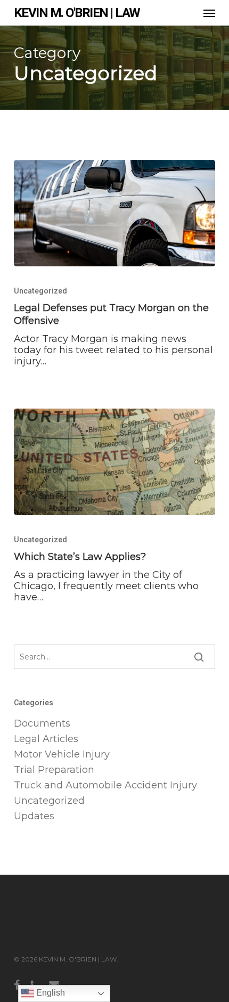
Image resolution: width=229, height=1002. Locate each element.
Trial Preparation (54, 770)
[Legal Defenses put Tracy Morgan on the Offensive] (114, 213)
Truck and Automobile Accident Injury (105, 785)
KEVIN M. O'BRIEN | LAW (77, 12)
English (49, 992)
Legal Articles (46, 739)
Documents (42, 723)
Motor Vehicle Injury (62, 754)
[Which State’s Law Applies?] (114, 462)
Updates (34, 816)
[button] (209, 12)
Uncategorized (40, 291)
